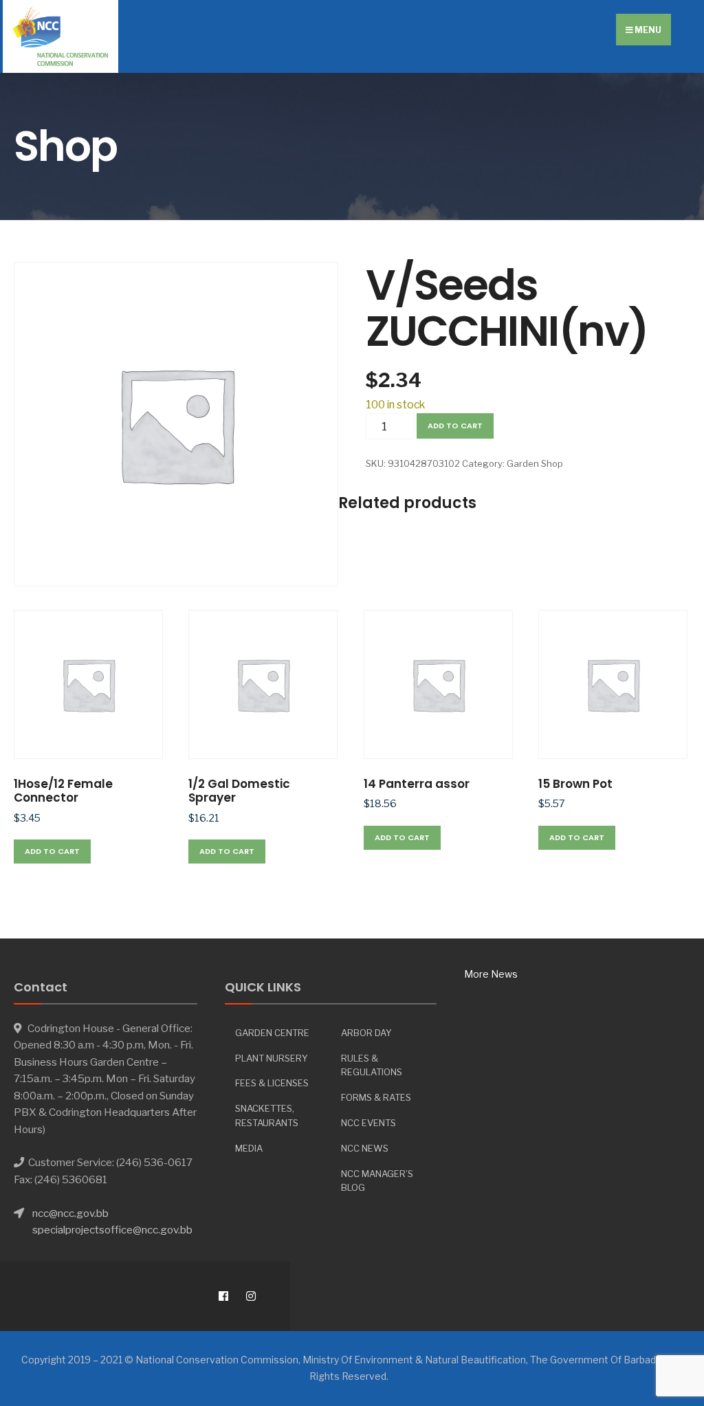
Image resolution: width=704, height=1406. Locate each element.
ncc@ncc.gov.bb (70, 1213)
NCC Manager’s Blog (377, 1181)
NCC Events (368, 1122)
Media (249, 1148)
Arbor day (366, 1032)
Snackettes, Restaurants (266, 1115)
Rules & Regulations (371, 1065)
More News (491, 974)
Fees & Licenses (272, 1082)
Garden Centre (272, 1032)
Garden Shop (535, 463)
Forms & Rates (376, 1097)
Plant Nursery (271, 1058)
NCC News (364, 1148)
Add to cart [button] (52, 851)
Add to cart (455, 425)
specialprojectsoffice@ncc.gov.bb (112, 1229)
